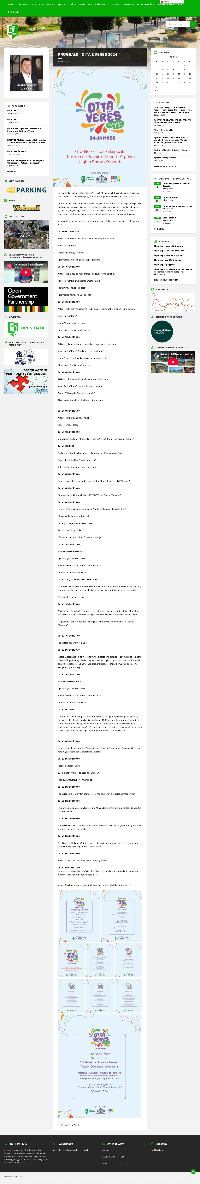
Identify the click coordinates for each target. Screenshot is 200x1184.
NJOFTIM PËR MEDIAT (17, 151)
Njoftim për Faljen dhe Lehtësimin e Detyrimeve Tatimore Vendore (24, 129)
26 (168, 83)
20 (173, 78)
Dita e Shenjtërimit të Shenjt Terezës (176, 184)
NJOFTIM (11, 110)
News (68, 61)
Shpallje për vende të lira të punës (170, 250)
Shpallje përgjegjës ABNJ (166, 264)
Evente (77, 1125)
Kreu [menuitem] (11, 4)
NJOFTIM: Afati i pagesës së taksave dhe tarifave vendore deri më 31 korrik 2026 (26, 141)
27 (173, 83)
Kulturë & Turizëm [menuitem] (42, 4)
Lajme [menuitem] (115, 4)
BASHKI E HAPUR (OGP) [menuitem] (169, 4)
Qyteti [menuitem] (62, 4)
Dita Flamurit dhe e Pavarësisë (177, 206)
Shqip (166, 2)
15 (184, 74)
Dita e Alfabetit (170, 197)
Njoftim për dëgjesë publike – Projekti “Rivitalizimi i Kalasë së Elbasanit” (25, 161)
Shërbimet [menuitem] (101, 4)
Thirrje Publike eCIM (163, 130)
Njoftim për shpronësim (165, 157)
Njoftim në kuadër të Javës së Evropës (172, 150)
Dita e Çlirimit (169, 217)
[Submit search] (193, 24)
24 (157, 83)
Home (60, 61)
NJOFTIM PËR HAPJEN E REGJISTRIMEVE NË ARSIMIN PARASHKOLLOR (172, 121)
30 (190, 83)
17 (157, 78)
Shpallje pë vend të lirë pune (167, 260)
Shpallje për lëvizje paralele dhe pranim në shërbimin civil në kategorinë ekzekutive (173, 272)
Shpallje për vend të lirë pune (168, 255)
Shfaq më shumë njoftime (166, 166)
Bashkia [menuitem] (23, 4)
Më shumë (11, 171)
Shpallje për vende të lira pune (168, 246)
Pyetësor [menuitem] (13, 11)
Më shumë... (159, 229)
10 (157, 74)
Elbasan (168, 191)
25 (162, 83)
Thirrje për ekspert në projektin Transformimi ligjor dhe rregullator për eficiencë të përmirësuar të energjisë (173, 110)
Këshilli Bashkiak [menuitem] (80, 4)
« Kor (156, 90)
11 (162, 74)
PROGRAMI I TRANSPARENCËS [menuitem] (138, 4)
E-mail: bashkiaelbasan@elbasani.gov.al (70, 1150)
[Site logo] (19, 42)
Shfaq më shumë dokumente (167, 280)
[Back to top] (193, 1171)
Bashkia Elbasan (158, 1150)
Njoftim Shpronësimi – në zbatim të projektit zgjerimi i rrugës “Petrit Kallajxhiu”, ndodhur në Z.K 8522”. (171, 140)
